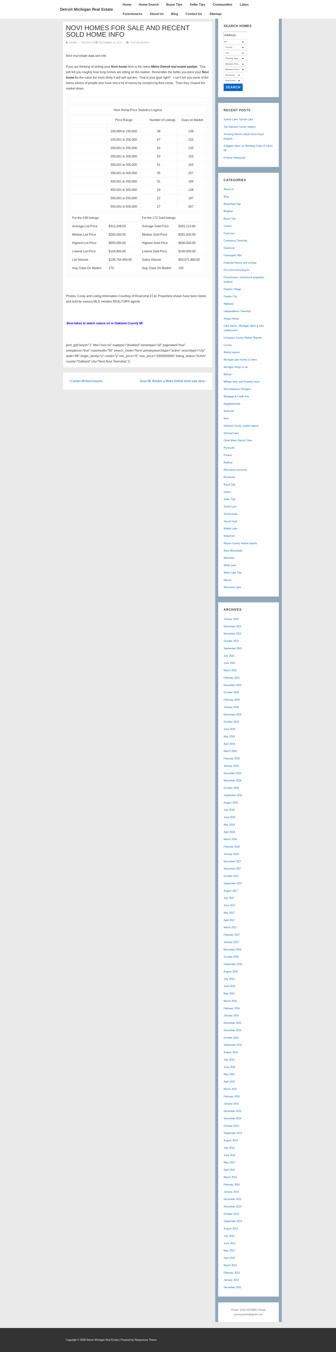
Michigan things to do (236, 367)
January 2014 (231, 1191)
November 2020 (232, 685)
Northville (229, 411)
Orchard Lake (231, 433)
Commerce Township (235, 240)
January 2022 (231, 619)
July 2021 (229, 655)
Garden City (230, 296)
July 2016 (229, 978)
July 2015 (229, 1059)
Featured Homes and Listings (240, 262)
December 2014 (232, 1111)
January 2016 (231, 1015)
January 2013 (231, 1279)
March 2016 (230, 1000)
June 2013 (229, 1243)
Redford (228, 462)
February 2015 (232, 1096)
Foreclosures (132, 14)
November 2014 (232, 1118)
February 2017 (232, 934)
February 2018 (232, 846)
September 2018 (233, 795)
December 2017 (232, 861)
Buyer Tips (174, 4)
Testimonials (231, 513)
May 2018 (229, 824)
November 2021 (232, 633)
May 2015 (229, 1074)
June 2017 (229, 905)
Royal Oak (229, 484)
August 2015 (231, 1052)
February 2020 (232, 699)
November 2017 (232, 868)
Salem (227, 491)
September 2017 (233, 883)
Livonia (228, 345)
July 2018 (229, 809)
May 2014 (229, 1162)
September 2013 (233, 1221)
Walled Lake (230, 528)
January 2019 (231, 765)
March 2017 (230, 927)
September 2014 (233, 1133)
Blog (174, 14)
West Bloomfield (233, 550)
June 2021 (229, 663)
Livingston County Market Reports (243, 337)
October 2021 (231, 641)
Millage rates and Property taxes (242, 381)
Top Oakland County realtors (240, 126)
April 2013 (229, 1257)
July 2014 (229, 1147)
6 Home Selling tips (235, 157)
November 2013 (232, 1206)
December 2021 (232, 626)
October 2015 (231, 1037)
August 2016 (231, 971)
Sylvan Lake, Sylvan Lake (238, 119)
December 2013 (232, 1199)
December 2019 (232, 714)
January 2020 (231, 707)
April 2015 (229, 1081)
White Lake (230, 565)
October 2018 (231, 787)
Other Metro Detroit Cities (238, 440)
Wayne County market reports (240, 543)
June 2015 (229, 1067)
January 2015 (231, 1103)
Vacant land (230, 521)
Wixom (227, 580)
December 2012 (232, 1287)
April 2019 (229, 743)
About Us (157, 14)
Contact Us (194, 14)
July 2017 (229, 898)
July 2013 (229, 1235)
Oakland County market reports (241, 425)
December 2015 (232, 1022)
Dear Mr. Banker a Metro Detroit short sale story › (173, 381)
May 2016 (229, 993)
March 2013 (230, 1265)
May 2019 (229, 736)
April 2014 (229, 1169)
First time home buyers (237, 269)
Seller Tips (197, 4)
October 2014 (231, 1125)
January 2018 (231, 854)
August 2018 (231, 802)
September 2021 (233, 648)
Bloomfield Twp (232, 204)
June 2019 (229, 729)
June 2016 (229, 986)
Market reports (232, 352)
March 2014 (230, 1177)
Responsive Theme (146, 1339)
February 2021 (232, 677)
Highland (228, 303)
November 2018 (232, 780)
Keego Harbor (231, 318)
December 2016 (232, 949)
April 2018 (229, 832)
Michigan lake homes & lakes (240, 359)
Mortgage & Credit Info (236, 396)
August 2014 (231, 1140)
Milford (227, 374)
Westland (229, 557)
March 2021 (230, 670)
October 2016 (231, 956)
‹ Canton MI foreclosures (85, 381)
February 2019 (232, 758)
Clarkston (229, 233)
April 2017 (229, 920)
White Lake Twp (233, 572)
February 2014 (232, 1184)
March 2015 (230, 1089)
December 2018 (232, 773)
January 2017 (231, 942)
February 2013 (232, 1272)
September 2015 (233, 1044)
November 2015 (232, 1030)
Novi (146, 42)
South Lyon (230, 506)
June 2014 (229, 1155)
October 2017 (231, 876)
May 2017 (229, 912)
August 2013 (231, 1228)
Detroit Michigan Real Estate (86, 9)
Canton (228, 226)
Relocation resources (235, 469)
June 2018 (229, 817)
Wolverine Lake (232, 587)
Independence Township (237, 311)
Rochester (229, 477)
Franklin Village (232, 289)
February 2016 (232, 1008)
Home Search (149, 4)
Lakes (244, 4)
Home (127, 4)
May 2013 (229, 1250)
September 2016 (233, 964)
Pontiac (228, 455)
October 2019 (231, 721)
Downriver (229, 248)
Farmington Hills (233, 255)
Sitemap (215, 14)
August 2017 (231, 890)
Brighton (228, 211)
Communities (222, 4)
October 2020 (231, 692)
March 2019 (230, 751)
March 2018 (230, 839)
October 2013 (231, 1214)
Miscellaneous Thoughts (237, 389)
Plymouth (229, 447)
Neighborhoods (232, 403)
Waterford (229, 535)
